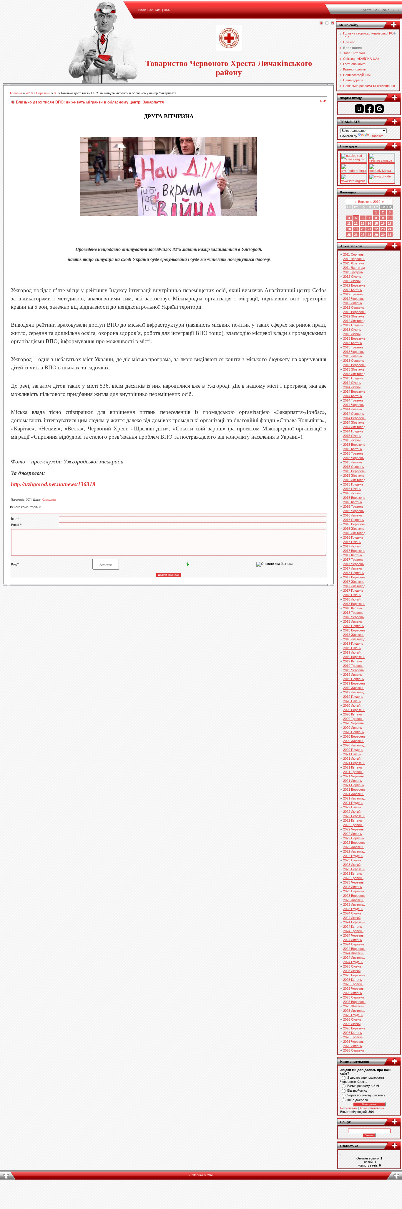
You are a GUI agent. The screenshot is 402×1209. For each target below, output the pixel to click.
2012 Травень (353, 294)
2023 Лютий (352, 864)
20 (362, 229)
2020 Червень (353, 723)
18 (349, 229)
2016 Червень (353, 511)
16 (383, 223)
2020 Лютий (352, 705)
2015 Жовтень (353, 475)
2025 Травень (353, 984)
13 (362, 223)
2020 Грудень (353, 749)
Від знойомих (357, 1090)
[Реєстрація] (326, 23)
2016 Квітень (352, 502)
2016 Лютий (352, 493)
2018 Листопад (354, 639)
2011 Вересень (354, 259)
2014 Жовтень (353, 422)
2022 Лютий (352, 811)
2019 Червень (353, 670)
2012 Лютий (352, 281)
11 (348, 223)
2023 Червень (353, 882)
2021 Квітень (352, 767)
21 (369, 229)
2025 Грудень (353, 1015)
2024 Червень (353, 935)
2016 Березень (354, 497)
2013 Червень (353, 351)
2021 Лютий (352, 758)
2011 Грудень (353, 272)
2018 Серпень (353, 626)
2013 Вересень (354, 365)
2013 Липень (352, 356)
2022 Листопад (354, 851)
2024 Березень (354, 922)
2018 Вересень (354, 630)
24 (389, 229)
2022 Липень (352, 833)
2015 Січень (352, 435)
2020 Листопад (354, 745)
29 (376, 234)
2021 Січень (352, 754)
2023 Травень (353, 878)
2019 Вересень (354, 683)
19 (356, 229)
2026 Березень (354, 1028)
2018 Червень (353, 617)
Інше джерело (357, 1100)
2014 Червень (353, 405)
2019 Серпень (353, 679)
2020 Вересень (354, 736)
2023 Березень (354, 869)
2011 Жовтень (353, 263)
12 (356, 223)
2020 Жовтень (353, 741)
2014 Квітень (352, 396)
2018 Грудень (353, 643)
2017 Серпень (353, 573)
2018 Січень (352, 595)
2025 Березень (354, 975)
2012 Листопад (354, 321)
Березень (43, 93)
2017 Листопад (354, 586)
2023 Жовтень (353, 900)
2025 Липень (352, 993)
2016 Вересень (354, 524)
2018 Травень (353, 612)
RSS (167, 9)
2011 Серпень (353, 254)
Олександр (49, 499)
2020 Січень (352, 701)
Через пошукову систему (366, 1095)
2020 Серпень (353, 732)
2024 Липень (352, 940)
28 (369, 234)
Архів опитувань (372, 1108)
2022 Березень (354, 816)
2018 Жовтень (353, 634)
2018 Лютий (352, 599)
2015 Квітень (352, 449)
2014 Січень (352, 382)
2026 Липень (352, 1046)
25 (349, 234)
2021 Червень (353, 776)
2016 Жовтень (353, 528)
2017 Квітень (352, 555)
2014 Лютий (352, 387)
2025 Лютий (352, 971)
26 (356, 234)
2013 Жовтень (353, 369)
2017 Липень (352, 568)
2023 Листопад (354, 904)
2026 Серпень (353, 1050)
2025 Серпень (353, 997)
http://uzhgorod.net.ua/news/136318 (53, 484)
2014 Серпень (353, 413)
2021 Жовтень (353, 794)
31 (389, 234)
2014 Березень (354, 391)
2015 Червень (353, 458)
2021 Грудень (353, 803)
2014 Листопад (354, 427)
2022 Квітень (352, 820)
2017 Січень (352, 542)
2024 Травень (353, 931)
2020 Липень (352, 727)
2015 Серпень (353, 466)
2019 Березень (354, 657)
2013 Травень (353, 347)
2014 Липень (352, 409)
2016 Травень (353, 506)
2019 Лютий (352, 652)
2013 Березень (354, 338)
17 (389, 223)
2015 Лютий (352, 440)
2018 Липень (352, 621)
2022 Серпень (353, 838)
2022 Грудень (353, 856)
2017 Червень (353, 564)
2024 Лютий (352, 918)
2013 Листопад (354, 374)
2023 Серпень (353, 891)
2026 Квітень (352, 1032)
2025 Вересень (354, 1002)
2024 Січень (352, 913)
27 (362, 234)
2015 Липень (352, 462)
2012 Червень (353, 298)
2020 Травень (353, 719)
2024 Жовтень (353, 953)
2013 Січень (352, 329)
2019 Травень (353, 665)
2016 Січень (352, 489)
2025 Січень (352, 966)
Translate (376, 136)
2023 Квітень (352, 873)
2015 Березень (354, 444)
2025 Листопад (354, 1010)
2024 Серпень (353, 944)
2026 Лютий (352, 1024)
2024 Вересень (354, 948)
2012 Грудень (353, 325)
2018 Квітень (352, 608)
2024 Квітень (352, 926)
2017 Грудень (353, 590)
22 (376, 229)
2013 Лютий (352, 334)
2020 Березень (354, 710)
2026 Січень (352, 1019)
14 (369, 223)
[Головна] (321, 23)
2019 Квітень (352, 661)
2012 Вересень (354, 312)
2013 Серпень (353, 360)
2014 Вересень (354, 418)
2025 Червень (353, 988)
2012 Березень (354, 285)
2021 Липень (352, 780)
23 (383, 229)
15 (376, 223)
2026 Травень (353, 1037)
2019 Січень (352, 648)
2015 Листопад (354, 480)
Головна (16, 93)
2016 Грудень (353, 537)
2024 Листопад (354, 957)
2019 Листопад (354, 692)
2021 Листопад (354, 798)
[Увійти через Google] (379, 108)
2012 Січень (352, 276)
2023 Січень (352, 860)
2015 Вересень (354, 471)
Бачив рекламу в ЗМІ (363, 1086)
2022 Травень (353, 825)
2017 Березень (354, 550)
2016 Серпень (353, 520)
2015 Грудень (353, 484)
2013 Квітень (352, 343)
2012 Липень (352, 303)
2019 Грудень (353, 696)
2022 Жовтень (353, 847)
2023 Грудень (353, 909)
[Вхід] (332, 23)
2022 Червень (353, 829)
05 (55, 93)
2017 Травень (353, 559)
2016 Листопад (354, 533)
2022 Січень (352, 807)
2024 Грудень (353, 962)
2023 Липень (352, 887)
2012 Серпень (353, 307)
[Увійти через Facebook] (369, 108)
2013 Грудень (353, 378)
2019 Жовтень (353, 688)
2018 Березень (354, 604)
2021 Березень (354, 763)
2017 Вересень (354, 577)
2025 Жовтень (353, 1006)
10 (389, 218)
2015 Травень (353, 453)
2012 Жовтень (353, 316)
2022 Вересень (354, 842)
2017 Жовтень (353, 581)
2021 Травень (353, 772)
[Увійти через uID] (359, 108)
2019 (29, 93)
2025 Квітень (352, 979)
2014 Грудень (353, 431)
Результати (348, 1108)
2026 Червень (353, 1041)
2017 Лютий (352, 546)
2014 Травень (353, 400)
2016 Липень (352, 515)
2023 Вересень (354, 895)
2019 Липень (352, 674)
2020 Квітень (352, 714)
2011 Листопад (354, 267)
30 (383, 234)
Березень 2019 (369, 201)
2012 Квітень (352, 290)
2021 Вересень (354, 789)
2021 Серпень (353, 785)
